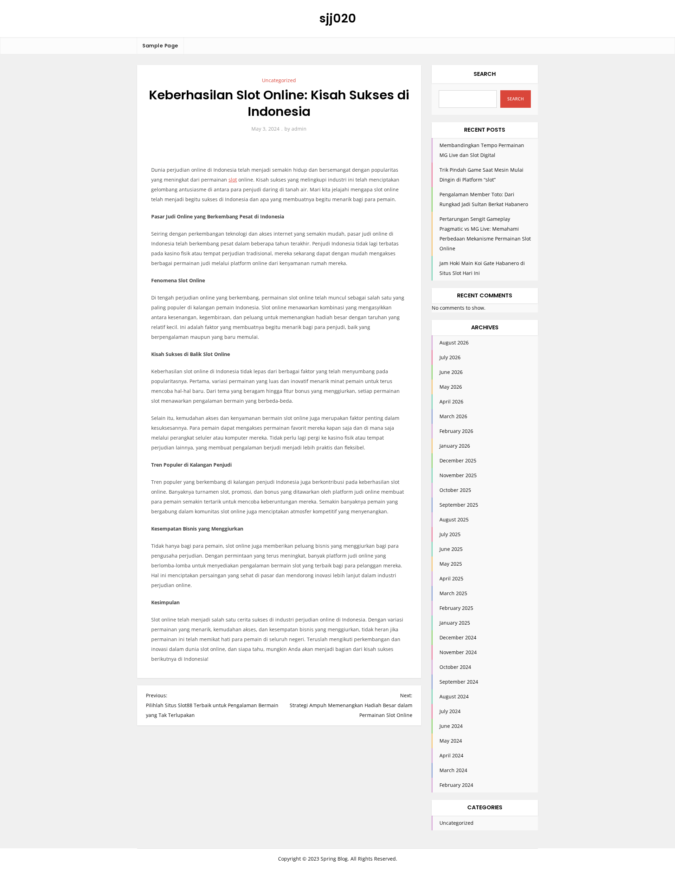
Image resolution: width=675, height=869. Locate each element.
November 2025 (458, 475)
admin (299, 128)
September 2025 (458, 504)
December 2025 (457, 460)
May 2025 (450, 563)
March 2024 (453, 770)
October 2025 (455, 490)
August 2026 (454, 342)
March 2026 (453, 416)
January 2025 (454, 622)
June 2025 (451, 549)
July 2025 (450, 534)
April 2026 (451, 401)
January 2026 (454, 445)
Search (485, 74)
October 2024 (455, 667)
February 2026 (456, 431)
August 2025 (454, 519)
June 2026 (451, 372)
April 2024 (451, 755)
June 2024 (451, 726)
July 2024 (450, 711)
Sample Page (160, 45)
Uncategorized (279, 80)
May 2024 (450, 740)
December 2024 (457, 637)
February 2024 (456, 785)
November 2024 (458, 652)
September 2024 (458, 681)
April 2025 (451, 578)
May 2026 (450, 386)
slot (233, 179)
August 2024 (454, 696)
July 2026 (450, 357)
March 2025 (453, 593)
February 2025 (456, 608)
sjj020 (337, 18)
